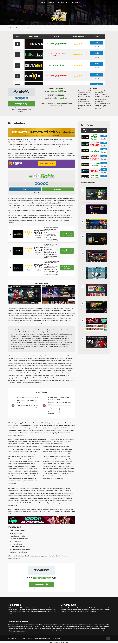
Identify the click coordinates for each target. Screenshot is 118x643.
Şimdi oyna (57, 189)
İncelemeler (19, 28)
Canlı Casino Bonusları (16, 544)
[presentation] (72, 294)
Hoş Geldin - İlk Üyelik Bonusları (19, 539)
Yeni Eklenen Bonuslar (16, 533)
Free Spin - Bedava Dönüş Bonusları (20, 549)
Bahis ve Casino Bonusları (17, 531)
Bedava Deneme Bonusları (17, 536)
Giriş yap (19, 103)
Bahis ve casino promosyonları (59, 642)
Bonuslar (51, 2)
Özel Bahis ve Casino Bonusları (18, 552)
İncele (25, 189)
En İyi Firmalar (62, 2)
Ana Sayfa (41, 2)
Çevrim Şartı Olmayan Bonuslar (19, 547)
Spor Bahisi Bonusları (16, 541)
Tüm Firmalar (75, 2)
